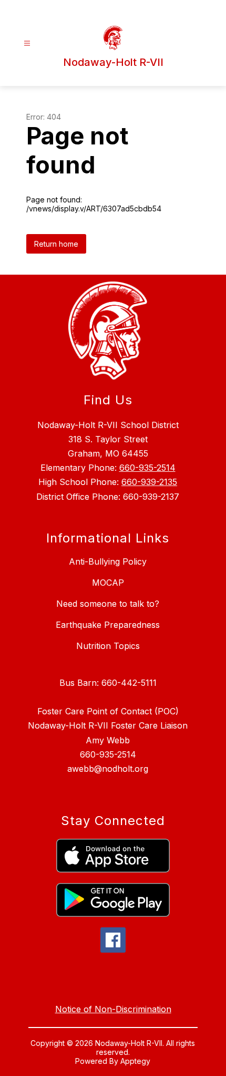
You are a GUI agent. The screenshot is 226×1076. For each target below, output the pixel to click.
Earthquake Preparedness (108, 624)
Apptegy (135, 1060)
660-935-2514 (147, 467)
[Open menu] (27, 43)
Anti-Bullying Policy (108, 561)
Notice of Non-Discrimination (113, 1009)
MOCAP (108, 582)
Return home (56, 243)
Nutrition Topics (108, 646)
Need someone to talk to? (107, 603)
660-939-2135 (149, 482)
